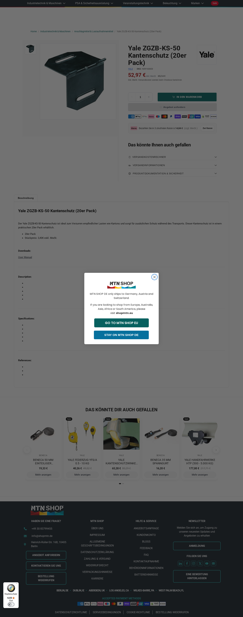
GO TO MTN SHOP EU (121, 323)
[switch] (11, 604)
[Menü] (17, 584)
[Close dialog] (154, 277)
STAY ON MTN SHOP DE (121, 335)
